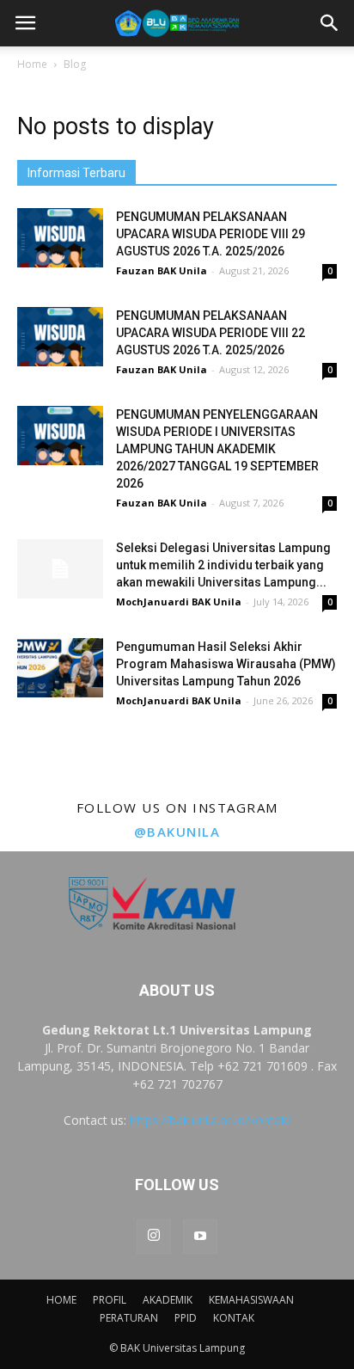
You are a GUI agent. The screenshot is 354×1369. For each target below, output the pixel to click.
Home (32, 64)
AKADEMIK (167, 1299)
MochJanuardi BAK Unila (178, 601)
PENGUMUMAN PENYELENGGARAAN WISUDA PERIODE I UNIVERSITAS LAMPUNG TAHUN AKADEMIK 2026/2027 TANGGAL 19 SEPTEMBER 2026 (217, 449)
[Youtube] (200, 1236)
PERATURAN (129, 1318)
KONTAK (233, 1318)
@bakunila (177, 831)
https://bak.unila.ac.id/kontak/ (210, 1120)
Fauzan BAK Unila (161, 270)
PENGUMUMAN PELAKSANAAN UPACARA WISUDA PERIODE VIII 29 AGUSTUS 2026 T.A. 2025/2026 (210, 234)
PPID (185, 1318)
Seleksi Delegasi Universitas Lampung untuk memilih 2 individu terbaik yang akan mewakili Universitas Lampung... (223, 565)
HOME (61, 1299)
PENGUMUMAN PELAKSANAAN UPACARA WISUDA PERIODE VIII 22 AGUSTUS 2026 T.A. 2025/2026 (210, 333)
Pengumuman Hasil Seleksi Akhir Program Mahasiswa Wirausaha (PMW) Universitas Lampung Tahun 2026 (226, 664)
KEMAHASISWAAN (251, 1299)
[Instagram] (154, 1236)
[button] (330, 23)
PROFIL (109, 1299)
